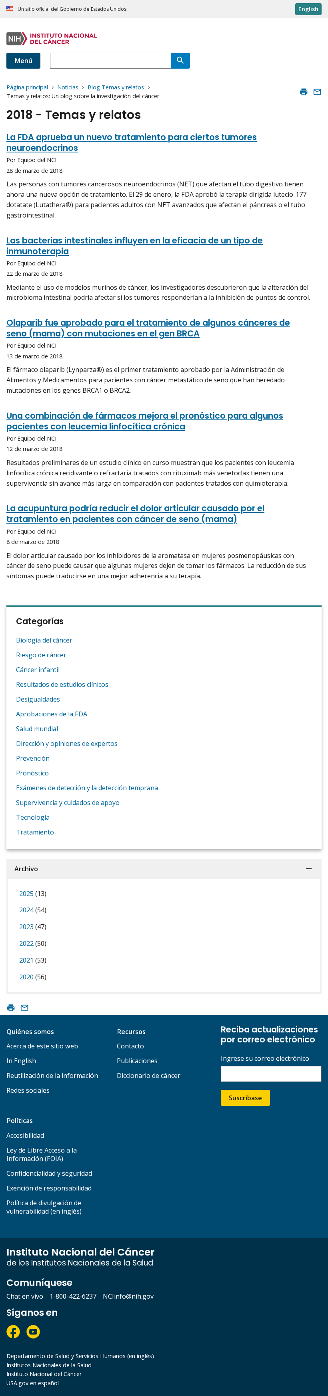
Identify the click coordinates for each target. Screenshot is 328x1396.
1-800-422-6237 (73, 1296)
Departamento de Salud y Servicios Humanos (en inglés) (80, 1356)
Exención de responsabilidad (49, 1188)
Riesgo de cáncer (41, 655)
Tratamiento (35, 832)
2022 (32, 943)
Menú (23, 60)
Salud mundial (37, 728)
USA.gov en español (32, 1383)
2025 (32, 893)
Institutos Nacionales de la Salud (49, 1365)
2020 (32, 977)
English (308, 9)
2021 (32, 960)
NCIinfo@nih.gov (128, 1296)
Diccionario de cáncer (148, 1075)
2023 (32, 926)
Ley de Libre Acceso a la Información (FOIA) (41, 1154)
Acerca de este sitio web (42, 1046)
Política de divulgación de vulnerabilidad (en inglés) (44, 1207)
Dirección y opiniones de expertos (67, 743)
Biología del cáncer (44, 640)
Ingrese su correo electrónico (265, 1058)
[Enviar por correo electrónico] (317, 91)
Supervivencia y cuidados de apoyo (68, 802)
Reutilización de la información (52, 1075)
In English (21, 1060)
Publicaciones (137, 1060)
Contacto (130, 1046)
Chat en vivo (24, 1296)
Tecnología (33, 817)
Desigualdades (38, 699)
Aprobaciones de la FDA (51, 714)
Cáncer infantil (38, 669)
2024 (32, 910)
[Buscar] (180, 61)
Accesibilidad (25, 1135)
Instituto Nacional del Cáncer (44, 1374)
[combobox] (110, 61)
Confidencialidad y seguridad (49, 1173)
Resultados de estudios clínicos (62, 684)
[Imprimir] (303, 91)
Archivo (26, 868)
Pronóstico (32, 773)
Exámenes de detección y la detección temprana (87, 787)
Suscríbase (245, 1097)
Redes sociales (28, 1090)
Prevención (33, 758)
